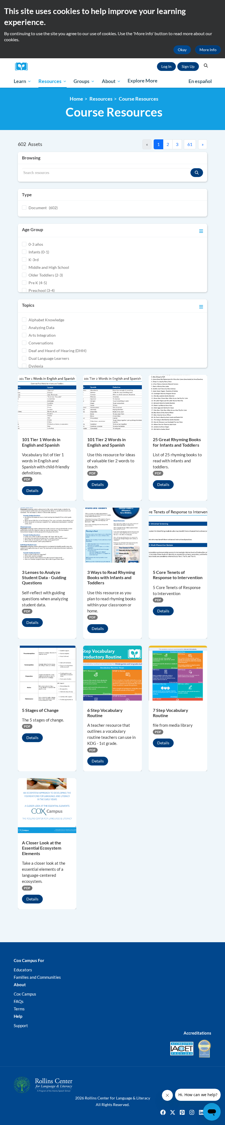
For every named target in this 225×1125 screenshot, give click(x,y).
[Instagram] (191, 1112)
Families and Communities (37, 977)
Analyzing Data (41, 327)
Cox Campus (25, 993)
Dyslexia (36, 366)
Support (21, 1025)
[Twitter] (172, 1112)
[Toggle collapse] (201, 230)
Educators (23, 969)
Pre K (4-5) (38, 282)
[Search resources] (196, 172)
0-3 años (36, 244)
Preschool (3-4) (42, 290)
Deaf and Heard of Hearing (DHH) (57, 350)
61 (189, 144)
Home (76, 99)
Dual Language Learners (49, 358)
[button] (206, 65)
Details (32, 490)
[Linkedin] (201, 1112)
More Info (207, 49)
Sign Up (188, 66)
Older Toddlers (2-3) (46, 275)
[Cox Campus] (23, 66)
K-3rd (34, 259)
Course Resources (138, 99)
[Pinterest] (182, 1112)
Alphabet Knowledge (46, 319)
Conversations (41, 343)
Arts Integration (42, 335)
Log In (166, 66)
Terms (19, 1008)
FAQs (19, 1001)
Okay (182, 49)
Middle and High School (49, 267)
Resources (101, 99)
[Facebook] (163, 1112)
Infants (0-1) (39, 252)
